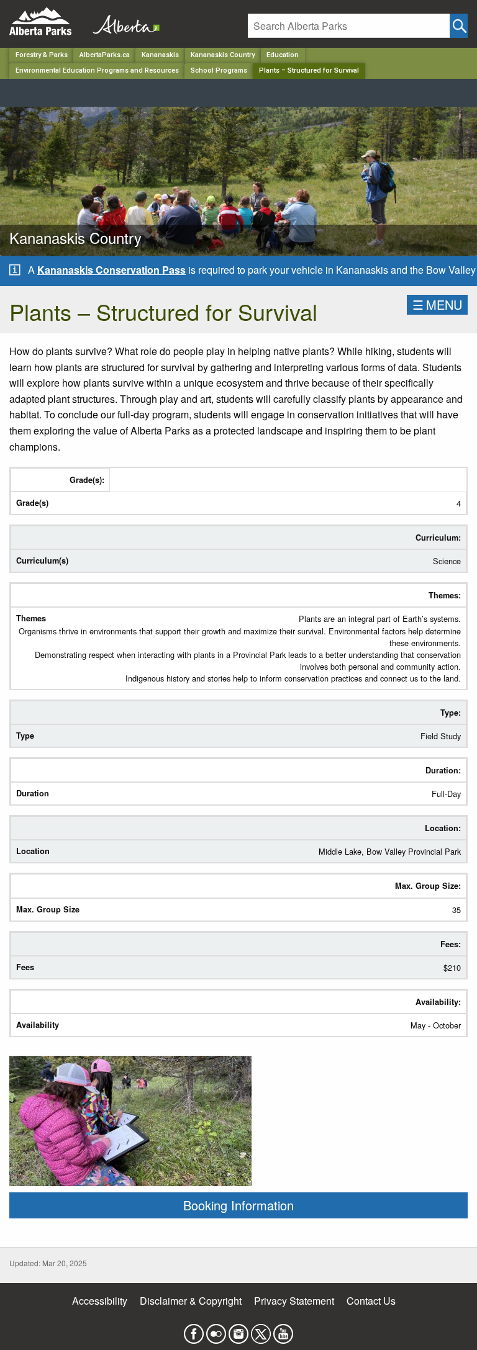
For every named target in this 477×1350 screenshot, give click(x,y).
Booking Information (238, 1205)
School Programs (219, 70)
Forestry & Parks (42, 55)
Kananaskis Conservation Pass (111, 270)
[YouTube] (283, 1330)
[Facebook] (194, 1330)
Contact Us (371, 1301)
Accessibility (99, 1301)
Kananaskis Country (223, 55)
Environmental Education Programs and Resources (97, 70)
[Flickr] (216, 1330)
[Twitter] (261, 1330)
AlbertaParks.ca (105, 55)
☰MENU (437, 304)
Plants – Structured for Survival (309, 70)
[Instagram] (238, 1330)
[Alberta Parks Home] (48, 21)
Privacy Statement (294, 1301)
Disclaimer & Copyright (191, 1301)
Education (282, 55)
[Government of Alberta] (122, 21)
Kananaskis (160, 55)
